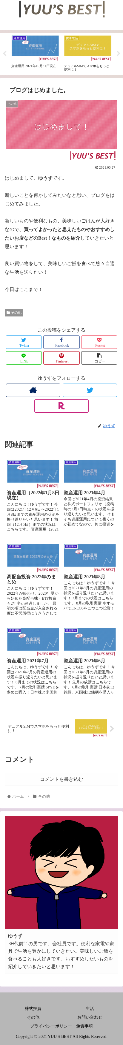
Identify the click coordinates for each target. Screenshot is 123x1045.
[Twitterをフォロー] (90, 390)
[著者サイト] (33, 390)
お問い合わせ (89, 1017)
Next (119, 54)
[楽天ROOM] (61, 406)
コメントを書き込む (61, 779)
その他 (15, 313)
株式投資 (33, 1008)
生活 (90, 1008)
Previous (4, 54)
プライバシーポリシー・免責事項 (61, 1026)
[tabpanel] (35, 52)
